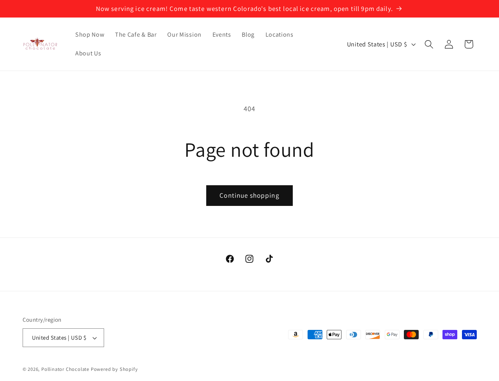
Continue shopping (249, 195)
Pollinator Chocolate (65, 369)
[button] (429, 44)
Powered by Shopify (114, 369)
